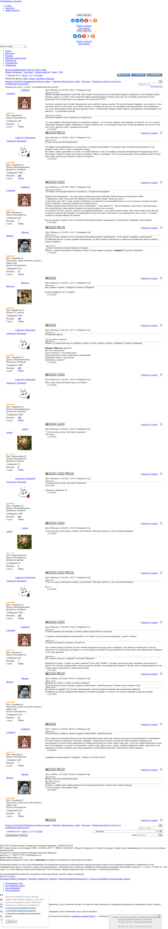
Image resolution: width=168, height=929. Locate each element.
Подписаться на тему (156, 86)
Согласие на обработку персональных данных (109, 879)
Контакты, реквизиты (38, 879)
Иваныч (25, 232)
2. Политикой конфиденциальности (20, 911)
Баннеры (53, 879)
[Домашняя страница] (61, 132)
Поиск (54, 72)
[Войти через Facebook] (82, 21)
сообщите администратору (84, 916)
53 (89, 429)
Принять (11, 922)
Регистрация (84, 28)
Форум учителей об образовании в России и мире (27, 81)
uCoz (13, 876)
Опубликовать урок (14, 883)
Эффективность (12, 10)
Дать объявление (12, 888)
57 (89, 627)
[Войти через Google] (91, 21)
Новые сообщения (13, 72)
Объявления (10, 65)
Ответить (145, 133)
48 (89, 187)
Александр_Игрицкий (25, 137)
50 (89, 283)
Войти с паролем (84, 26)
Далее (40, 75)
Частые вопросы (12, 890)
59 (89, 729)
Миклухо (25, 283)
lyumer (32, 78)
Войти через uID (84, 15)
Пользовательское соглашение (13, 879)
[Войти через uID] (73, 21)
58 (89, 678)
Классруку (10, 8)
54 (89, 478)
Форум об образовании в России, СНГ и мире (25, 70)
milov (25, 78)
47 (89, 137)
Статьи (8, 5)
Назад (24, 75)
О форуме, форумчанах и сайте (66, 81)
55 (89, 528)
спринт (25, 429)
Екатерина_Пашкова (45, 78)
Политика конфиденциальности (73, 879)
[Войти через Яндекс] (86, 21)
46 (89, 90)
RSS (61, 72)
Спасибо (154, 133)
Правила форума (42, 72)
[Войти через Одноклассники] (95, 21)
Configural (25, 90)
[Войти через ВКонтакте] (77, 21)
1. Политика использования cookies (20, 908)
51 (89, 330)
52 (89, 379)
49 (89, 232)
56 (89, 577)
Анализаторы (11, 63)
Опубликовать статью (15, 886)
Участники (28, 72)
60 (89, 774)
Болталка (86, 81)
